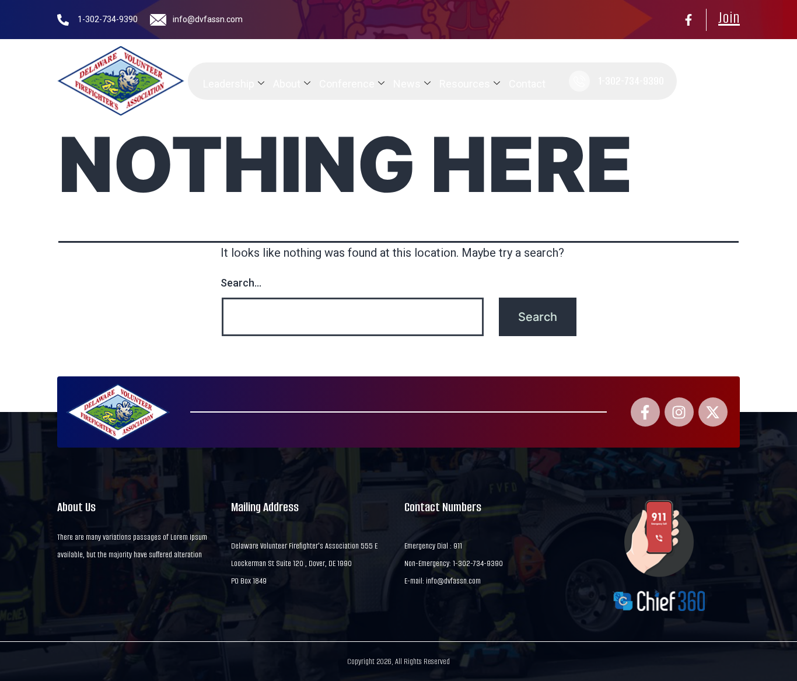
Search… (241, 283)
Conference (347, 84)
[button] (692, 81)
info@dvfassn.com (208, 19)
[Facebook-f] (688, 20)
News (407, 84)
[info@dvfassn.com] (158, 20)
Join (729, 17)
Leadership (228, 84)
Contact (527, 84)
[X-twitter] (713, 412)
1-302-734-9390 (108, 19)
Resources (464, 84)
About (286, 84)
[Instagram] (679, 412)
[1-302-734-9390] (63, 20)
